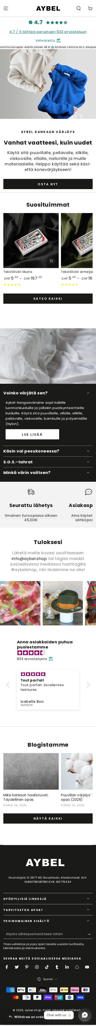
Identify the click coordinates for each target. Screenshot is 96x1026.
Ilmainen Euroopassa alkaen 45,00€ (31, 518)
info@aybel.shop (29, 558)
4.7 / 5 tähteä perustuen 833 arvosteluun (48, 31)
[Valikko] (6, 8)
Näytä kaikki (48, 818)
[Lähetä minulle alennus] (90, 934)
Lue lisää (32, 434)
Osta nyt (48, 184)
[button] (78, 8)
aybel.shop (33, 1010)
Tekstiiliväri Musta (17, 272)
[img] (50, 653)
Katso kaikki (48, 298)
